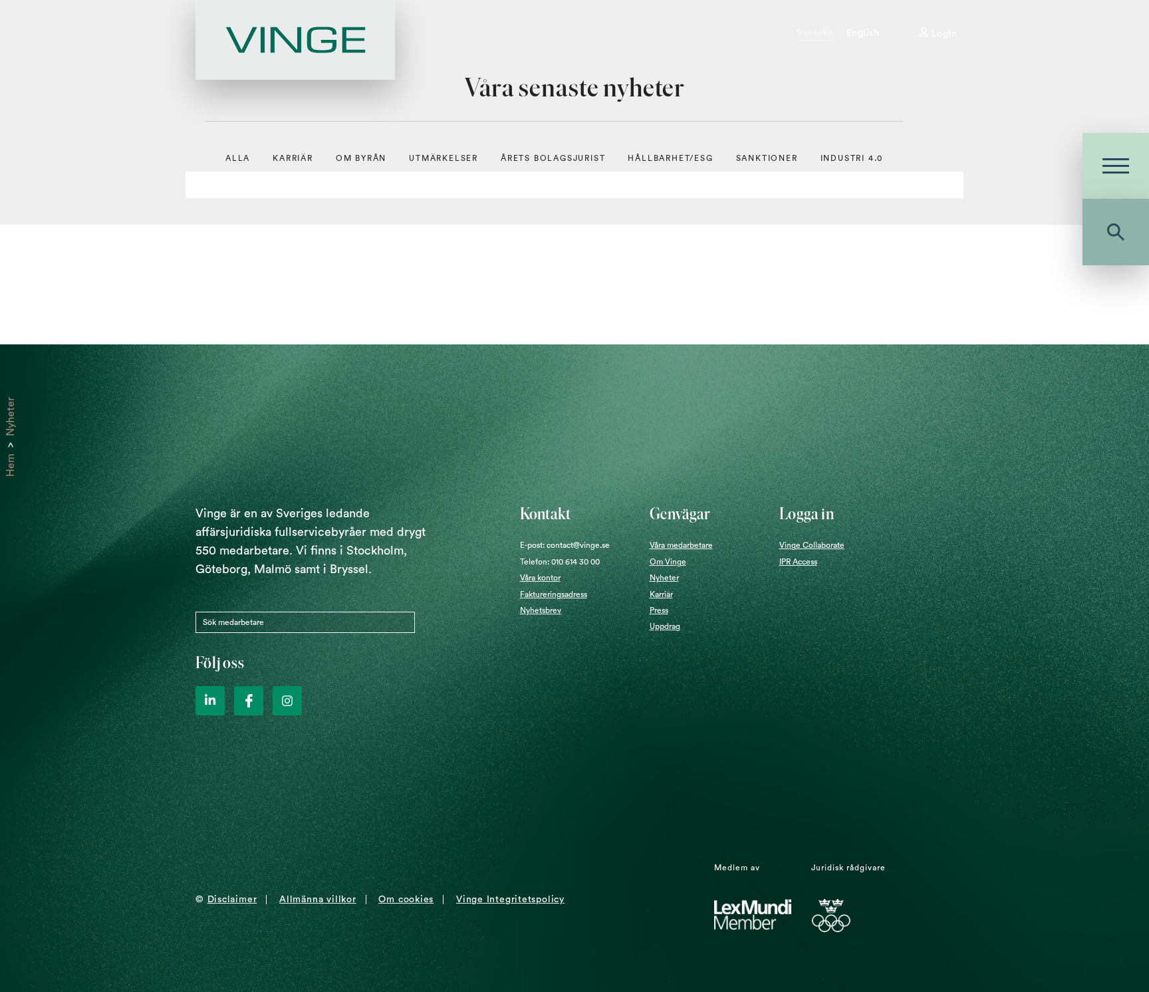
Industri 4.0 (852, 158)
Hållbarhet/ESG (670, 158)
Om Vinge (668, 562)
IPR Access (798, 562)
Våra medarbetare (681, 545)
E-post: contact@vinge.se (565, 545)
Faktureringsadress (553, 594)
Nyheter (10, 416)
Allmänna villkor (317, 899)
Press (659, 610)
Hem (10, 465)
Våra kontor (540, 578)
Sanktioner (767, 158)
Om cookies (406, 899)
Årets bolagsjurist (553, 158)
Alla (237, 158)
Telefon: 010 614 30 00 (560, 562)
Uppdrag (665, 626)
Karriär (293, 158)
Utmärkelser (443, 158)
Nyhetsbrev (540, 610)
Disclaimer (232, 899)
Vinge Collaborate (811, 545)
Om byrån (361, 158)
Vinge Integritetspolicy (510, 899)
